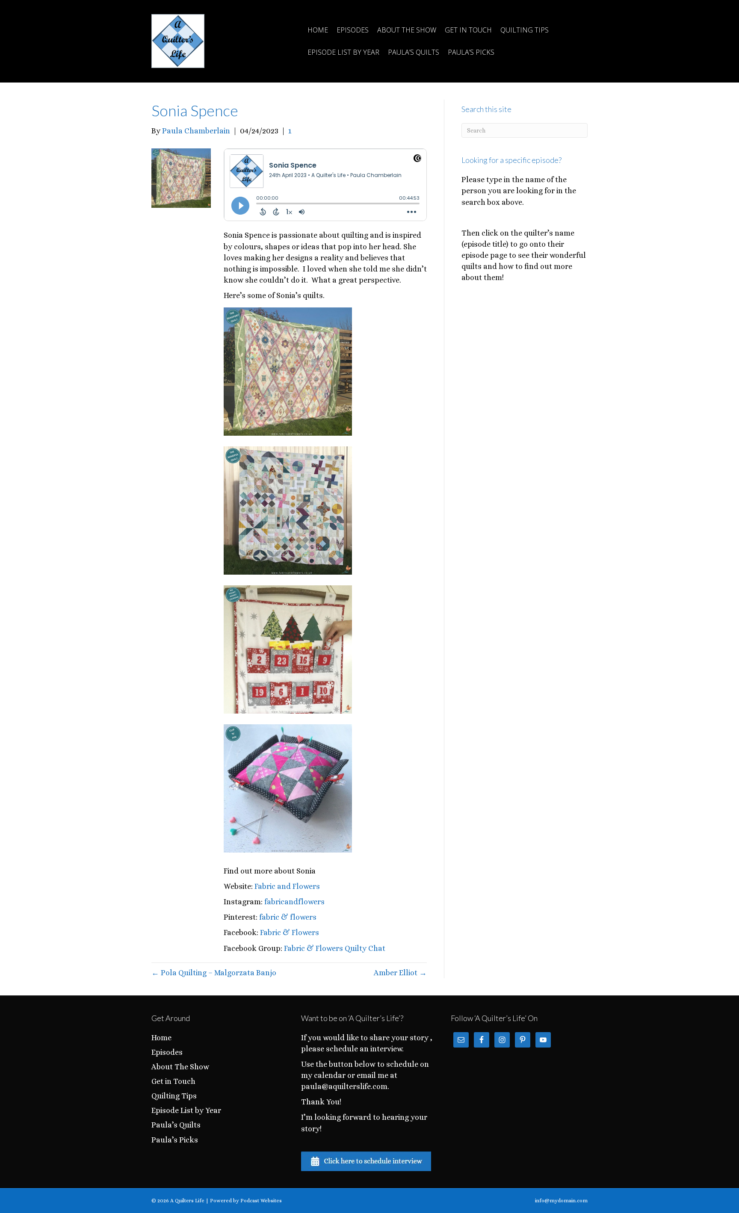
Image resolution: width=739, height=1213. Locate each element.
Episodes (353, 30)
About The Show (406, 30)
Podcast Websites (261, 1201)
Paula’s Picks (471, 52)
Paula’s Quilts (413, 52)
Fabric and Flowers (287, 886)
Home (317, 30)
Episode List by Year (343, 52)
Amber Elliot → (400, 972)
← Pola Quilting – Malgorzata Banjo (213, 972)
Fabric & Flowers (289, 932)
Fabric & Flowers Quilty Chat (334, 948)
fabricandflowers (294, 901)
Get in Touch (468, 30)
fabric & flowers (287, 917)
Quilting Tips (524, 30)
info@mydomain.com (561, 1201)
